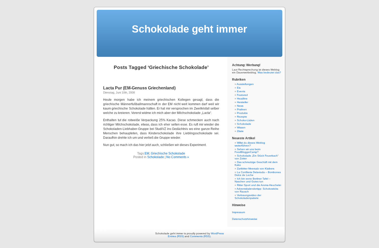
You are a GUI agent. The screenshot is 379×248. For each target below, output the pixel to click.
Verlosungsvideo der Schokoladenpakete (248, 196)
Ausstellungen (245, 84)
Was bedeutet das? (269, 72)
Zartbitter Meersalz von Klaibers (255, 168)
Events (241, 91)
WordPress (217, 233)
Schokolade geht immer (189, 29)
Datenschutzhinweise (244, 219)
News (240, 105)
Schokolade (155, 157)
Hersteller (242, 102)
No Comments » (177, 157)
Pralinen (242, 109)
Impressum (238, 212)
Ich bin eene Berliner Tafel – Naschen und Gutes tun (252, 180)
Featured (242, 95)
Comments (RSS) (200, 236)
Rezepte (242, 116)
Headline (242, 98)
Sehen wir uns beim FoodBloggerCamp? (247, 150)
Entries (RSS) (176, 236)
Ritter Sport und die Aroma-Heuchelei (259, 185)
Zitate (240, 131)
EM (147, 153)
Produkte (242, 113)
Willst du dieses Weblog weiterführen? (250, 144)
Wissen (241, 127)
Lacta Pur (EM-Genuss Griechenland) (139, 88)
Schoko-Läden (245, 120)
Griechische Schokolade (168, 153)
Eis (239, 87)
